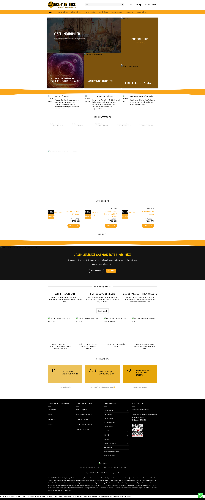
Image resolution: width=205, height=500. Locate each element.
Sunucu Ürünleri (109, 456)
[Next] (161, 136)
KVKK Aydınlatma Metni (84, 415)
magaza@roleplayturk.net (140, 410)
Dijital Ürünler (76, 12)
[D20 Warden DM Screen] (129, 218)
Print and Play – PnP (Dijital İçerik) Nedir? (116, 345)
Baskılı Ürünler (63, 12)
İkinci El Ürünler (116, 12)
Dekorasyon (130, 12)
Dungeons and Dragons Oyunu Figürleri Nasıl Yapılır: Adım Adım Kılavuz (144, 346)
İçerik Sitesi (52, 410)
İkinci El (106, 435)
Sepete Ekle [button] (73, 225)
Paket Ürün (108, 447)
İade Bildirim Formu (82, 429)
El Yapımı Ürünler (109, 423)
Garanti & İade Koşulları (84, 425)
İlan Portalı (51, 420)
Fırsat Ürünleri (142, 12)
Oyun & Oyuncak (89, 12)
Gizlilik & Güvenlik (82, 420)
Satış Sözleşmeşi (81, 410)
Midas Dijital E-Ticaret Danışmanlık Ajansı (109, 473)
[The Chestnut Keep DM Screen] (55, 218)
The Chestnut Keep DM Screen (73, 212)
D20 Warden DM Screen (147, 212)
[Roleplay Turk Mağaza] (65, 5)
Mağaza (50, 425)
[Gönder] (122, 5)
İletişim (123, 467)
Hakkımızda (83, 467)
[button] (135, 4)
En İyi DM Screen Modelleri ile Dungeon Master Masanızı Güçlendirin (88, 346)
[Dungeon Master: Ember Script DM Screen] (92, 218)
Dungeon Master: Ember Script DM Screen (110, 214)
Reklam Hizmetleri (114, 467)
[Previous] (44, 136)
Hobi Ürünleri (103, 12)
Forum (50, 415)
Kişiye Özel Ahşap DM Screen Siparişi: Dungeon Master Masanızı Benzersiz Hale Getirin (60, 346)
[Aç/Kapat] (127, 410)
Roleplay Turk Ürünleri (111, 451)
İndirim (106, 439)
